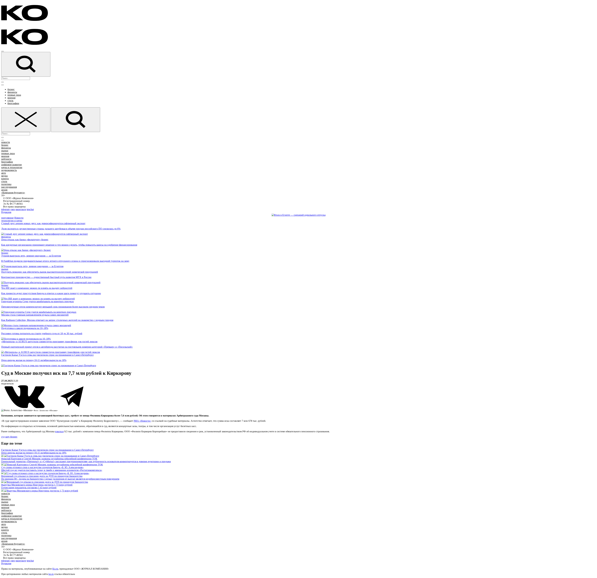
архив (4, 189)
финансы (12, 92)
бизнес (11, 89)
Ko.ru (55, 568)
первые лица (14, 95)
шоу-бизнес (11, 436)
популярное (7, 217)
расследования (9, 187)
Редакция (6, 212)
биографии (13, 103)
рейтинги (6, 159)
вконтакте (21, 209)
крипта (5, 178)
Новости (18, 217)
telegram (5, 209)
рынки (4, 150)
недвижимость (9, 170)
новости (5, 142)
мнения (11, 97)
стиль (10, 100)
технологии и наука (11, 220)
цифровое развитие (11, 164)
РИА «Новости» (142, 421)
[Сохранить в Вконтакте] (25, 407)
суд (3, 436)
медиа (4, 175)
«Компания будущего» (13, 192)
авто (3, 173)
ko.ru (51, 574)
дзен (12, 209)
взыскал (59, 431)
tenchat (30, 209)
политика (6, 184)
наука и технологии (11, 167)
